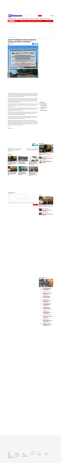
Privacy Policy (17, 454)
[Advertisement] (30, 6)
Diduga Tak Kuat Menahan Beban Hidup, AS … (47, 293)
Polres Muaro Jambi (43, 110)
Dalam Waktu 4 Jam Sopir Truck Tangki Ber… (47, 313)
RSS (46, 454)
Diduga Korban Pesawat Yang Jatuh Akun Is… (47, 304)
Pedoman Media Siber (11, 457)
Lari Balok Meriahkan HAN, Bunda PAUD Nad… (47, 214)
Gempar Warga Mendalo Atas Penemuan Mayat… (47, 321)
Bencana (44, 299)
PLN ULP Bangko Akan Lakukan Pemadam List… (47, 308)
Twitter (40, 453)
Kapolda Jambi (42, 108)
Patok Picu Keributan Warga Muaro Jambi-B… (46, 206)
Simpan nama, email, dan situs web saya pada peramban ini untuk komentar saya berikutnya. (22, 202)
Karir (23, 453)
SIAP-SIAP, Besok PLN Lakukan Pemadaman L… (47, 297)
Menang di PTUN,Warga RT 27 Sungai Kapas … (47, 210)
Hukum (44, 310)
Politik (40, 205)
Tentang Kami (10, 456)
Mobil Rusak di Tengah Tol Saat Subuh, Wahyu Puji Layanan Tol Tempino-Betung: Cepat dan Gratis (33, 163)
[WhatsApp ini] (37, 44)
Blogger (40, 454)
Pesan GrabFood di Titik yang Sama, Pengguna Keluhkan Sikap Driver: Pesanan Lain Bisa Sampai (12, 163)
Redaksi (9, 454)
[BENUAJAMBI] (15, 15)
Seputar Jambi (41, 153)
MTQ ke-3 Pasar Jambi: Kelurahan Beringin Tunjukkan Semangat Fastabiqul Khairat (32, 148)
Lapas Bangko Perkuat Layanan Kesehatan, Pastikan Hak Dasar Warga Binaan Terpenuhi (22, 173)
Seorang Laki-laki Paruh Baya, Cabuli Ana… (47, 289)
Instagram (47, 453)
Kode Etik (16, 453)
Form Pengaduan (25, 456)
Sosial (44, 153)
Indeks (9, 453)
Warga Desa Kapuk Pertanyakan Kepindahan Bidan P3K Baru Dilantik (22, 163)
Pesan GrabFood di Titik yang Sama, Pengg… (45, 154)
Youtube (33, 454)
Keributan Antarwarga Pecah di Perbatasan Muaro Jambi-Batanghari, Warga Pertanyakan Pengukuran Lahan (33, 174)
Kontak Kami (17, 456)
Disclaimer (24, 454)
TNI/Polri (48, 291)
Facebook (33, 453)
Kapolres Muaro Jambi (43, 107)
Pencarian (40, 15)
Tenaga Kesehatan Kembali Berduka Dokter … (47, 317)
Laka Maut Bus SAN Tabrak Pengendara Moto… (47, 325)
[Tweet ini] (35, 44)
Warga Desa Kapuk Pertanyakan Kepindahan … (47, 158)
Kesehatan (43, 156)
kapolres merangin (43, 105)
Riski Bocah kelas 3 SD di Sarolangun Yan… (47, 301)
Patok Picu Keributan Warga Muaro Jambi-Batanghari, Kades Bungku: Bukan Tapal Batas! (12, 173)
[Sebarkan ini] (33, 44)
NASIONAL (46, 156)
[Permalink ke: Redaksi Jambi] (9, 43)
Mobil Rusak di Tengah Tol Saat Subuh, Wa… (47, 162)
